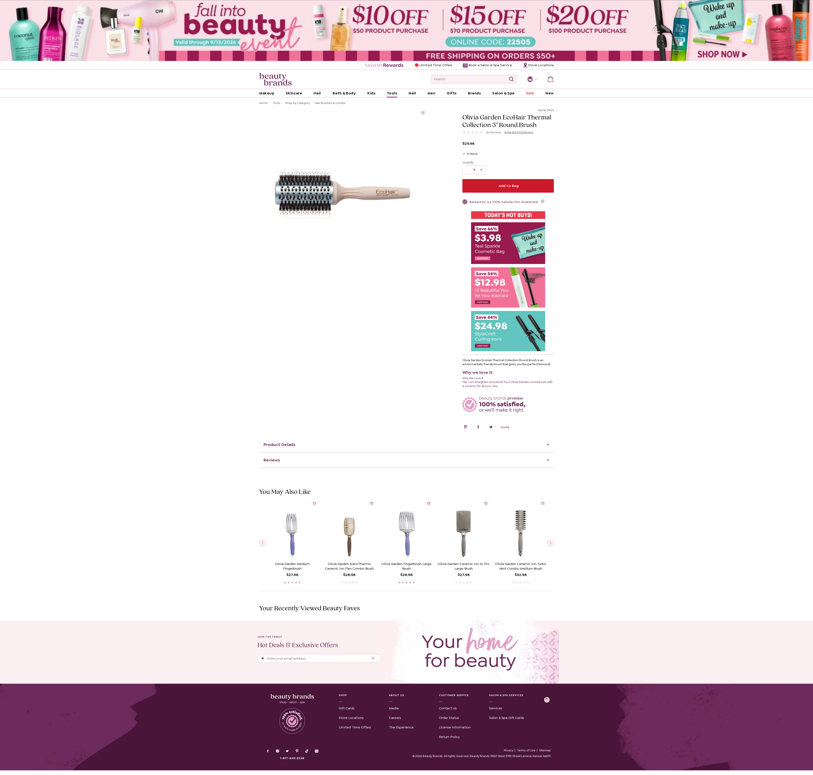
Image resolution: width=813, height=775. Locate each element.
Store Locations (351, 718)
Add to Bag (508, 186)
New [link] (549, 93)
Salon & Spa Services (506, 695)
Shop (343, 695)
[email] (316, 751)
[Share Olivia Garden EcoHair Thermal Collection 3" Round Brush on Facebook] (478, 427)
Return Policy (449, 737)
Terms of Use (526, 750)
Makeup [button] (266, 93)
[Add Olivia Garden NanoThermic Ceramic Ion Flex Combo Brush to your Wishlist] (371, 503)
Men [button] (431, 93)
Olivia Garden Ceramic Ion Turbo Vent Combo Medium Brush (520, 566)
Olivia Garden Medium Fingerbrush (292, 566)
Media (394, 708)
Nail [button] (412, 93)
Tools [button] (392, 93)
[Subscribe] (372, 658)
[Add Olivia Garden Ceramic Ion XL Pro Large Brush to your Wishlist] (486, 503)
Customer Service (454, 695)
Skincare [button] (294, 93)
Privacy (508, 750)
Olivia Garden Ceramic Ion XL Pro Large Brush (463, 566)
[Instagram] (277, 751)
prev (262, 543)
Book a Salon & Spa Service (490, 65)
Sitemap (545, 750)
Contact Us (448, 708)
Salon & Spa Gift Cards (506, 718)
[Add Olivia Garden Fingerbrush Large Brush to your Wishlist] (429, 503)
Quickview (292, 553)
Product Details (279, 444)
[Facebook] (268, 751)
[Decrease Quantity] (482, 170)
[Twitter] (287, 751)
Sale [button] (530, 93)
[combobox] (474, 79)
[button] (532, 79)
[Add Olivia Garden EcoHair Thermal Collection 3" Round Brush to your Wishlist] (423, 112)
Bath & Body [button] (344, 93)
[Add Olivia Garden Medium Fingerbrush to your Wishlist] (314, 503)
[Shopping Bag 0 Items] (550, 79)
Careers (395, 718)
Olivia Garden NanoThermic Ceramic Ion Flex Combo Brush (349, 566)
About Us (396, 695)
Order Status (449, 718)
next (550, 543)
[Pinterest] (297, 751)
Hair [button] (317, 93)
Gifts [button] (452, 93)
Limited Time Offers (435, 65)
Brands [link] (474, 93)
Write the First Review (519, 132)
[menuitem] (384, 65)
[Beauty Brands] (275, 79)
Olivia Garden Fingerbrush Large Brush (406, 566)
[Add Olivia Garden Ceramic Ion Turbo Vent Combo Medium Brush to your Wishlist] (543, 503)
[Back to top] (547, 699)
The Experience (401, 727)
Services (495, 708)
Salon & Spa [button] (503, 93)
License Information (455, 727)
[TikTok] (307, 751)
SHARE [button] (505, 427)
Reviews (271, 460)
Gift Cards (346, 708)
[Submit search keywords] (511, 79)
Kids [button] (371, 93)
